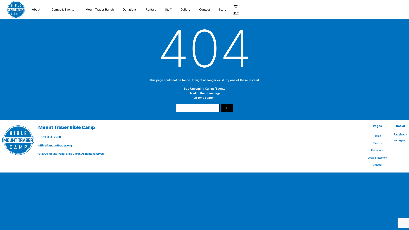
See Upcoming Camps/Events (204, 88)
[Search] (227, 108)
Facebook (400, 134)
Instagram (400, 140)
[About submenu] (44, 10)
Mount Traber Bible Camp (66, 127)
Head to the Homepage (204, 93)
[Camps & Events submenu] (78, 10)
